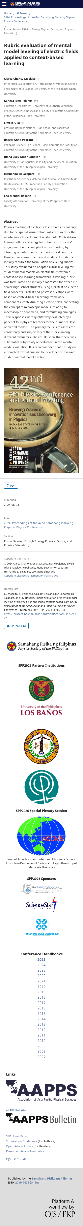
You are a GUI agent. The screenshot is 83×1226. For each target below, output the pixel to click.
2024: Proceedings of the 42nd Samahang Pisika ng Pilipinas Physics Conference (40, 19)
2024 (41, 964)
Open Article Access (19, 1146)
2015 (41, 1013)
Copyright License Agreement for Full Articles (31, 575)
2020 (41, 986)
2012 (41, 1029)
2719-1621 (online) (27, 1182)
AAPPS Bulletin (16, 1110)
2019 (41, 991)
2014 (41, 1018)
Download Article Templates (25, 1151)
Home (7, 13)
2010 (41, 1040)
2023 (41, 970)
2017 (41, 1002)
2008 (41, 1051)
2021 (41, 981)
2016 (41, 1008)
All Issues (22, 13)
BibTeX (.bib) (18, 626)
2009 (41, 1046)
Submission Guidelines (22, 1141)
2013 (41, 1024)
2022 (41, 975)
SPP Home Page (16, 1136)
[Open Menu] (4, 4)
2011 (41, 1035)
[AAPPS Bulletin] (41, 1123)
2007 (41, 1056)
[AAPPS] (41, 1100)
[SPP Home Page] (41, 651)
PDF (12, 485)
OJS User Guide (16, 1159)
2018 (41, 997)
